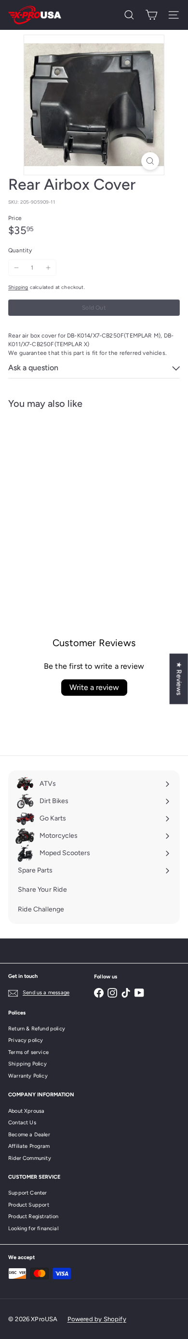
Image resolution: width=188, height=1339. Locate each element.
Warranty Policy (28, 1076)
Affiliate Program (29, 1146)
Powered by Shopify (96, 1319)
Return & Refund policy (36, 1029)
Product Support (28, 1205)
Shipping (18, 287)
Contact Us (22, 1122)
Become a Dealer (29, 1134)
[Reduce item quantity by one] (16, 268)
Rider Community (29, 1158)
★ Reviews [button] (179, 679)
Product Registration (33, 1216)
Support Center (27, 1193)
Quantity (20, 250)
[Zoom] (150, 161)
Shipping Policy (27, 1064)
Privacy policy (25, 1040)
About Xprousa (26, 1111)
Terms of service (28, 1052)
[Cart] (151, 15)
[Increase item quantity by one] (48, 268)
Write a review (94, 687)
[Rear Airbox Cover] (68, 495)
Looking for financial (33, 1228)
